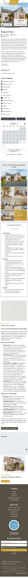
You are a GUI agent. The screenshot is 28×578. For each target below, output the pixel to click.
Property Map (14, 514)
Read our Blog (14, 516)
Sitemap (14, 491)
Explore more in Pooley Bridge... (9, 428)
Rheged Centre (6, 356)
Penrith (15, 366)
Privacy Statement (14, 500)
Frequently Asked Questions (14, 498)
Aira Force (15, 386)
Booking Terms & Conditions (14, 509)
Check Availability (22, 573)
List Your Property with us (14, 507)
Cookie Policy (14, 495)
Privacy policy (14, 553)
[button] (4, 1)
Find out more (5, 481)
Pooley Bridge (5, 34)
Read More (4, 64)
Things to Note (20, 119)
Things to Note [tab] (14, 228)
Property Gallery (7, 24)
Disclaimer (14, 493)
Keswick (14, 369)
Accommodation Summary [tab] (14, 225)
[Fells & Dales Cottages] (14, 2)
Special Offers (14, 512)
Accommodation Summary (8, 119)
